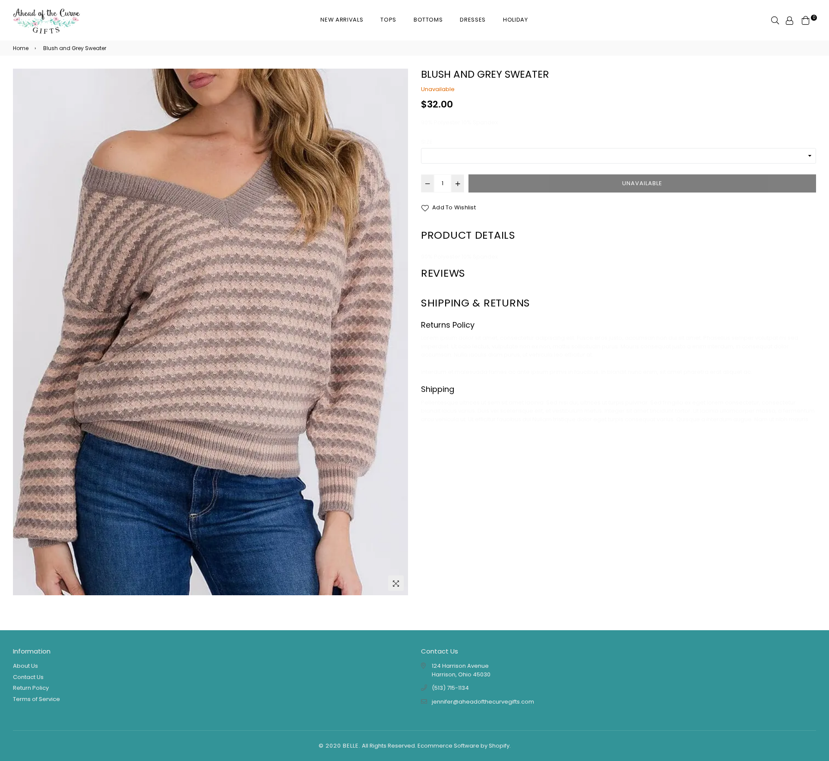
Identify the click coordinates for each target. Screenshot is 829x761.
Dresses (473, 20)
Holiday (515, 20)
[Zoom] (396, 583)
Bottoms (428, 20)
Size (427, 142)
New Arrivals (341, 20)
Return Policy (31, 688)
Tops (388, 20)
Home (20, 48)
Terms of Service (36, 699)
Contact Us (28, 677)
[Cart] (806, 20)
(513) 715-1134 (450, 688)
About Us (25, 666)
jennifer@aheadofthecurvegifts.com (483, 702)
